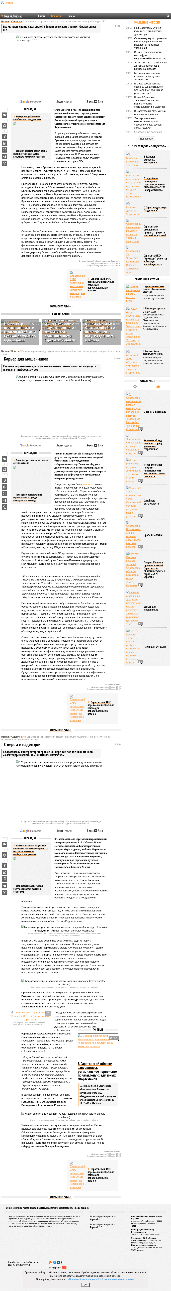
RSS (50, 1262)
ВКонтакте (58, 1262)
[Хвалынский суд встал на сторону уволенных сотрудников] (133, 445)
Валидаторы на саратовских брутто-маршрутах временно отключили (28, 888)
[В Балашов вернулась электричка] (133, 160)
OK (85, 1284)
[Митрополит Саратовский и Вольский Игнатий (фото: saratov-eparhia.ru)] (31, 1016)
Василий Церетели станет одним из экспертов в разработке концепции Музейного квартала (30, 153)
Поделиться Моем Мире (4, 126)
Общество (56, 16)
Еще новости (146, 138)
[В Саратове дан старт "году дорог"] (133, 209)
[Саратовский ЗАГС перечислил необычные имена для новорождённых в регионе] (77, 285)
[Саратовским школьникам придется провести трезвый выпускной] (133, 231)
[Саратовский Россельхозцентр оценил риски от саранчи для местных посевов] (133, 535)
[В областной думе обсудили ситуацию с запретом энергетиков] (133, 362)
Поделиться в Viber (4, 150)
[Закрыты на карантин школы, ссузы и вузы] (133, 294)
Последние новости (146, 22)
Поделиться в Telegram (4, 156)
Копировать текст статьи (4, 163)
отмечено (87, 484)
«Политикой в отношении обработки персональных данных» (101, 1279)
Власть (41, 16)
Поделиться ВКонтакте (4, 115)
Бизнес (71, 16)
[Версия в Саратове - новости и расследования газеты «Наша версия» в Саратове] (22, 8)
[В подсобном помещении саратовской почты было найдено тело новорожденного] (133, 184)
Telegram (54, 1262)
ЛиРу (62, 1262)
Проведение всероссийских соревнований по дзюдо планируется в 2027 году (27, 497)
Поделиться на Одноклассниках (4, 136)
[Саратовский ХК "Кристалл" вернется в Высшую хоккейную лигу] (133, 260)
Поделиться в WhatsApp (4, 143)
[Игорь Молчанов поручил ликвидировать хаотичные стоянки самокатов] (133, 470)
